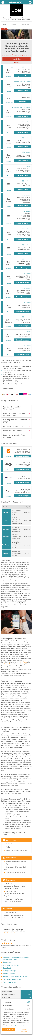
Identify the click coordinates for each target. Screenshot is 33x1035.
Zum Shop (22, 102)
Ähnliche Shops (7, 962)
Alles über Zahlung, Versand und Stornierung (16, 976)
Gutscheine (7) (14, 24)
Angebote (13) (25, 24)
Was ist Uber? (7, 968)
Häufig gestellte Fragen (9, 971)
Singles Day (7, 664)
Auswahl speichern (24, 1030)
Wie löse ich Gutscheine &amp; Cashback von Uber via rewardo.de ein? (16, 958)
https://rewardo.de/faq (10, 933)
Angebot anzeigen (22, 76)
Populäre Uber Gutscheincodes (12, 979)
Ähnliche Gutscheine (9, 973)
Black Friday (23, 662)
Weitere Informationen (9, 982)
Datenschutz (18, 1026)
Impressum (26, 1026)
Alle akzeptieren (8, 1029)
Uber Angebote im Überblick (11, 965)
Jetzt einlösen (16, 59)
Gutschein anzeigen (22, 268)
